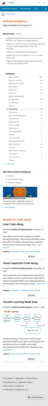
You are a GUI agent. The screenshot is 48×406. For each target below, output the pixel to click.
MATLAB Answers (9, 9)
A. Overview (10, 176)
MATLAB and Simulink (25, 141)
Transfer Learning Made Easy (20, 302)
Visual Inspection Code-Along (20, 263)
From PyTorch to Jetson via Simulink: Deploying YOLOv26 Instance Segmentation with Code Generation (25, 46)
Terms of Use (8, 386)
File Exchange (25, 9)
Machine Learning (25, 80)
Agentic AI (25, 93)
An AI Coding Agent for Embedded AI (24, 52)
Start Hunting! (10, 207)
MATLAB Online (25, 144)
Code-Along (25, 109)
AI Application (25, 99)
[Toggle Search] (39, 3)
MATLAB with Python (25, 83)
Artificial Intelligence (15, 21)
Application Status (25, 382)
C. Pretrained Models (13, 183)
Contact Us (19, 386)
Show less (11, 164)
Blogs (11, 3)
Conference (25, 112)
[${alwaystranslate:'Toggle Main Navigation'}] (44, 3)
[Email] (31, 256)
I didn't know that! (25, 131)
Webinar (25, 160)
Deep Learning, (24, 354)
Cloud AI (25, 106)
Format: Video (25, 125)
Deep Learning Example (25, 115)
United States (37, 397)
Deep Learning (25, 77)
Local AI (25, 135)
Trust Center (7, 378)
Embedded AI (25, 119)
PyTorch (25, 147)
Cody (36, 9)
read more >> (8, 350)
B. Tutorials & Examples (14, 179)
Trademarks (19, 378)
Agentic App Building (25, 96)
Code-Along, (25, 252)
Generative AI (25, 128)
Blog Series (25, 90)
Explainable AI (25, 122)
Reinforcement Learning (25, 151)
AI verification (25, 103)
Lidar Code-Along (13, 224)
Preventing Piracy (9, 382)
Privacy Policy (31, 378)
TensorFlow (25, 154)
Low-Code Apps (25, 138)
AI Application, (15, 252)
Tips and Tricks (25, 157)
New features (25, 87)
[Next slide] (43, 8)
